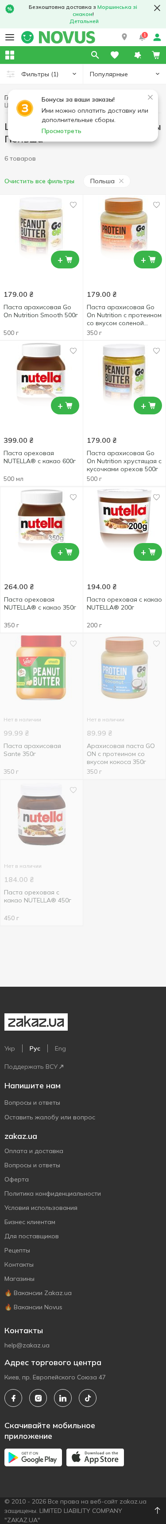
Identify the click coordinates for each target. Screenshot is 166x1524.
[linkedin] (63, 1398)
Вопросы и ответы (32, 1103)
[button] (124, 37)
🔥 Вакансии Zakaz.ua (38, 1293)
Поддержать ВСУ (31, 1067)
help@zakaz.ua (27, 1345)
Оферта (16, 1179)
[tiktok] (88, 1398)
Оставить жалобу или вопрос (49, 1117)
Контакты (19, 1264)
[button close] (157, 8)
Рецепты (17, 1250)
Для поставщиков (31, 1236)
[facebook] (13, 1398)
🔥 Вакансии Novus (33, 1307)
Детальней (84, 21)
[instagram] (38, 1398)
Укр (9, 1048)
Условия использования (40, 1208)
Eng (60, 1048)
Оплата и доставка (33, 1151)
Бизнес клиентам (29, 1222)
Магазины (19, 1279)
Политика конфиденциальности (52, 1193)
